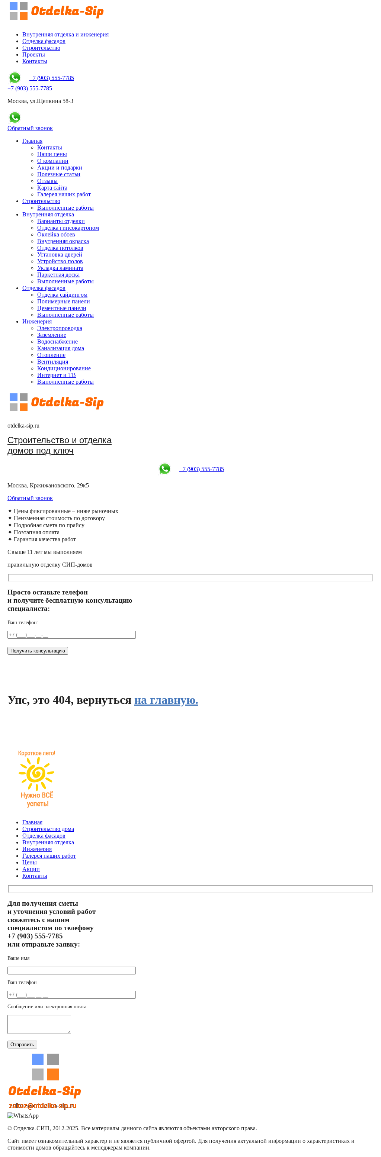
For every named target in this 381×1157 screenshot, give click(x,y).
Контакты (34, 61)
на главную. (166, 699)
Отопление (51, 355)
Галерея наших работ (64, 194)
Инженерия (37, 321)
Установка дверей (59, 254)
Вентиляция (52, 361)
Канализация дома (60, 348)
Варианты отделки (61, 221)
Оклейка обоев (56, 234)
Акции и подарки (59, 167)
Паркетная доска (58, 274)
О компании (52, 161)
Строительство (41, 48)
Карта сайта (52, 187)
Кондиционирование (64, 368)
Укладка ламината (60, 268)
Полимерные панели (63, 301)
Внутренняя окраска (63, 241)
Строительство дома (48, 829)
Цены (29, 862)
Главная (32, 141)
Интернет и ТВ (56, 375)
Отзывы (47, 181)
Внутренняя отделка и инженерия (65, 34)
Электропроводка (59, 328)
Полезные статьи (58, 174)
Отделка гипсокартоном (68, 228)
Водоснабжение (57, 341)
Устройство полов (60, 261)
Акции (31, 869)
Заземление (51, 335)
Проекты (33, 54)
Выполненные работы (65, 207)
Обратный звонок (30, 128)
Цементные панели (61, 308)
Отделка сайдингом (62, 294)
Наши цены (52, 154)
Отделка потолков (60, 248)
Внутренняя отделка (48, 214)
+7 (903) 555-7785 (51, 78)
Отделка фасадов (43, 41)
